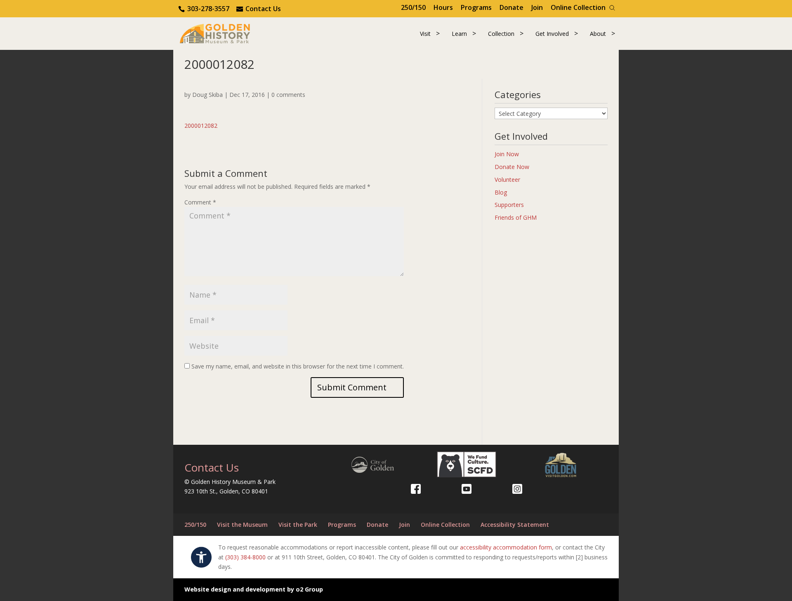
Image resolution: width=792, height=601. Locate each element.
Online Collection (578, 7)
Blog (501, 192)
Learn (459, 34)
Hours (443, 7)
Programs (476, 7)
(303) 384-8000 (245, 557)
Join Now (507, 154)
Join (537, 7)
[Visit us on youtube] (466, 489)
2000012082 (200, 125)
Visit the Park (297, 524)
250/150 (413, 7)
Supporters (509, 205)
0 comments (288, 95)
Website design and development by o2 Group (253, 589)
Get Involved (552, 34)
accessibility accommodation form (506, 547)
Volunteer (507, 179)
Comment (200, 202)
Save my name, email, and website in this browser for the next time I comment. (297, 366)
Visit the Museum (242, 524)
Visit (425, 34)
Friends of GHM (516, 217)
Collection (501, 34)
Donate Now (512, 167)
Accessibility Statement (515, 524)
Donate (511, 7)
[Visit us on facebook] (416, 489)
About (598, 34)
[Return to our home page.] (215, 33)
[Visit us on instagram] (517, 489)
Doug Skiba (207, 95)
